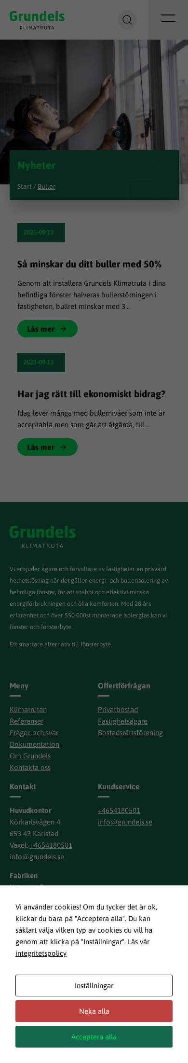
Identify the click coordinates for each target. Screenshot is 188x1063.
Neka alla (94, 1011)
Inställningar (94, 985)
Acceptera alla (94, 1037)
